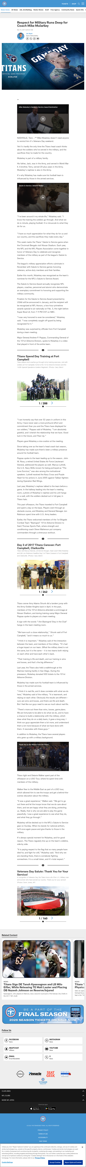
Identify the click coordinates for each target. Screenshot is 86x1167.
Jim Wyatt (29, 33)
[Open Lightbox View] (43, 391)
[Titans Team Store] (43, 1081)
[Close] (82, 1147)
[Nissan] (20, 1074)
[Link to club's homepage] (4, 3)
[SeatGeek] (50, 1074)
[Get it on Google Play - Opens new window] (50, 1109)
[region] (43, 1155)
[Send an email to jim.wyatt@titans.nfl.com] (38, 38)
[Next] (52, 403)
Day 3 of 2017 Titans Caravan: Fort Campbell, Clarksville (39, 546)
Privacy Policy (43, 1130)
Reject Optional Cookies (73, 1162)
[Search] (79, 3)
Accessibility (43, 1137)
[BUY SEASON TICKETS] (43, 1014)
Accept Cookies (55, 1162)
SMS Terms (43, 1141)
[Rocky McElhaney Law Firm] (65, 1074)
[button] (43, 119)
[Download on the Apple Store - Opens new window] (35, 1109)
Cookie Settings (7, 1162)
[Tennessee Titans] (43, 1119)
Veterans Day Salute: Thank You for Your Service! (42, 873)
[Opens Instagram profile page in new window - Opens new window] (34, 38)
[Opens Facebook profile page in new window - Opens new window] (27, 38)
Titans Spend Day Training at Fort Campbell (38, 358)
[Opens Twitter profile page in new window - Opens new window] (31, 38)
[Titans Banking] (35, 1074)
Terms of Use (43, 1134)
